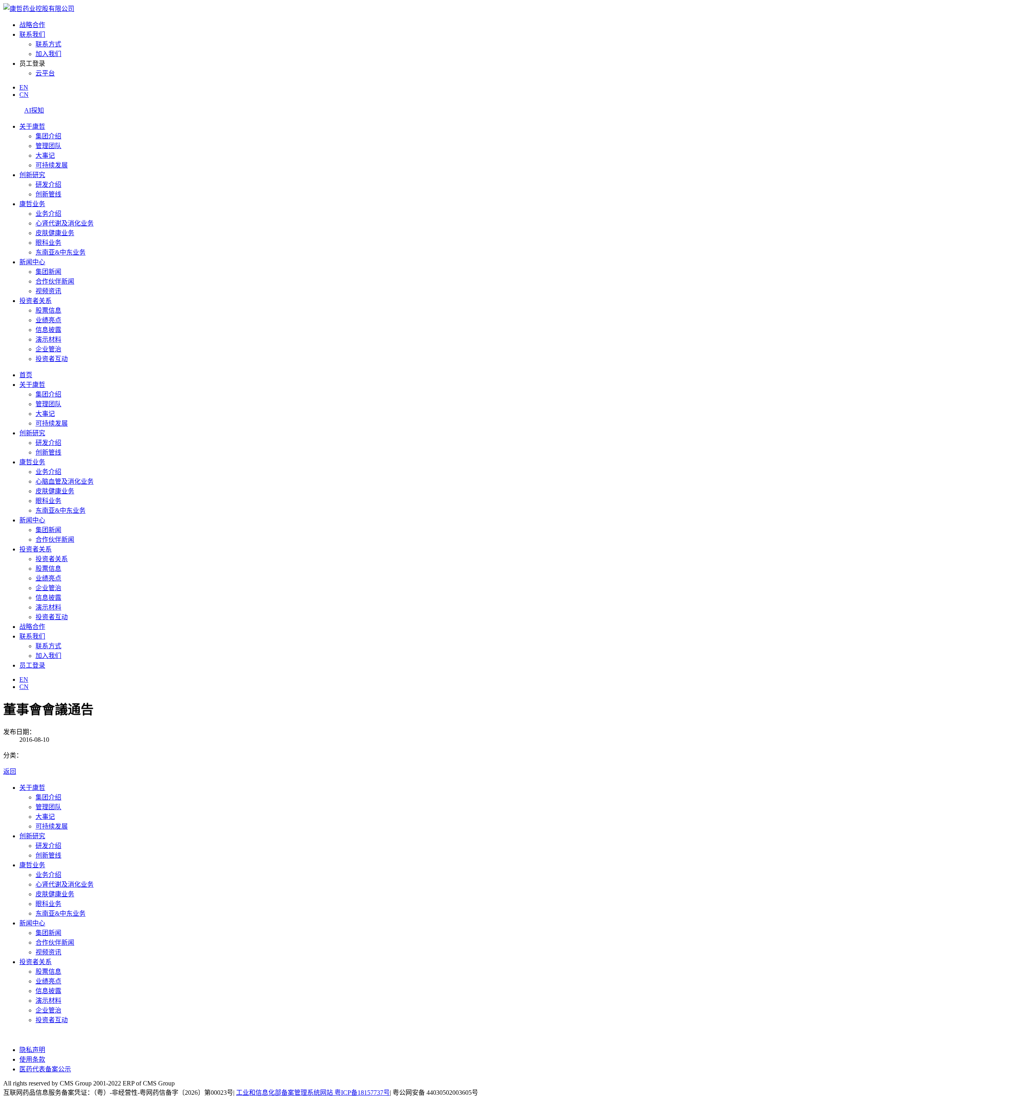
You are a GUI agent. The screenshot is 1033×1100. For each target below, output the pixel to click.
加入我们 (48, 53)
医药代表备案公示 (45, 1069)
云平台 (45, 73)
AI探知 (34, 110)
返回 (9, 771)
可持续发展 (52, 165)
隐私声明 (32, 1049)
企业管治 (48, 349)
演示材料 (48, 339)
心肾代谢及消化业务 (65, 223)
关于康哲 (32, 126)
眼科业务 (48, 242)
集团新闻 (48, 271)
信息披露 (48, 329)
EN (23, 87)
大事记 (45, 155)
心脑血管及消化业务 (65, 481)
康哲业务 (32, 203)
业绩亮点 (48, 320)
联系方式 (48, 44)
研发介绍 (48, 184)
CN (24, 94)
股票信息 (48, 310)
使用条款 (32, 1059)
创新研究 (32, 174)
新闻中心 (32, 262)
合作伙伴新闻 (55, 281)
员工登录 (32, 665)
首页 (25, 375)
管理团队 (48, 145)
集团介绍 (48, 136)
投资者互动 (52, 358)
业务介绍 (48, 213)
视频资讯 (48, 291)
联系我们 (32, 34)
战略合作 (32, 24)
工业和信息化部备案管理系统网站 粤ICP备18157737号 (313, 1092)
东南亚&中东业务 (61, 252)
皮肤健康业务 (55, 233)
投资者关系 (35, 300)
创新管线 (48, 194)
